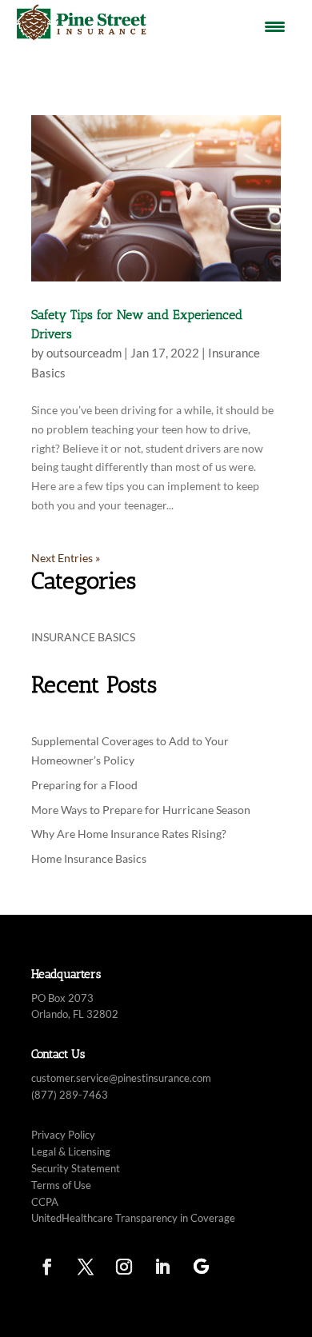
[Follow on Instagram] (124, 1267)
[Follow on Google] (201, 1267)
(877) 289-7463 (69, 1094)
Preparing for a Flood (85, 785)
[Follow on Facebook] (47, 1267)
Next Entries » (65, 558)
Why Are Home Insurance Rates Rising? (130, 833)
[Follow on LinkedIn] (162, 1267)
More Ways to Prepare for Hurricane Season (142, 809)
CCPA (44, 1201)
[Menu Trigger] (275, 26)
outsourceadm (84, 352)
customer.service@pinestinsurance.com (121, 1078)
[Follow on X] (86, 1267)
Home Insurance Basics (88, 858)
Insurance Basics (83, 637)
